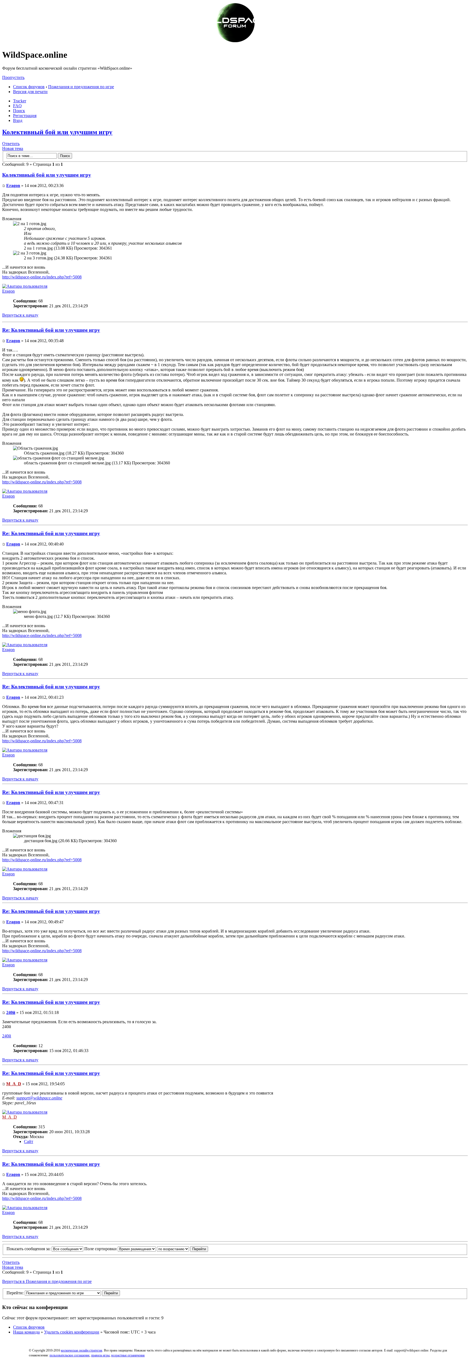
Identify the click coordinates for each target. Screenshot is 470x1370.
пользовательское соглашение (69, 1355)
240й (10, 1012)
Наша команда (26, 1332)
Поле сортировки (101, 1248)
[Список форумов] (235, 41)
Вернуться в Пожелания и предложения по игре (47, 1281)
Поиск (19, 110)
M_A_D (13, 1083)
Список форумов (29, 86)
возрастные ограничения (128, 1355)
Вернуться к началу (20, 315)
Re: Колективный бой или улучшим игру (51, 330)
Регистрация (24, 115)
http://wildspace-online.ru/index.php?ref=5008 (42, 277)
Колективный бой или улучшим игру (57, 132)
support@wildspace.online (39, 1098)
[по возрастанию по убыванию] (182, 1248)
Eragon (13, 185)
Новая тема (12, 148)
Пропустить (13, 77)
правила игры (100, 1355)
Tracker (19, 101)
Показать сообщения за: (29, 1248)
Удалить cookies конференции (71, 1332)
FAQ (17, 105)
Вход (17, 120)
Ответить (11, 143)
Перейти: (15, 1293)
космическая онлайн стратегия (81, 1350)
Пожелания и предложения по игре (81, 86)
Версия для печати (30, 91)
